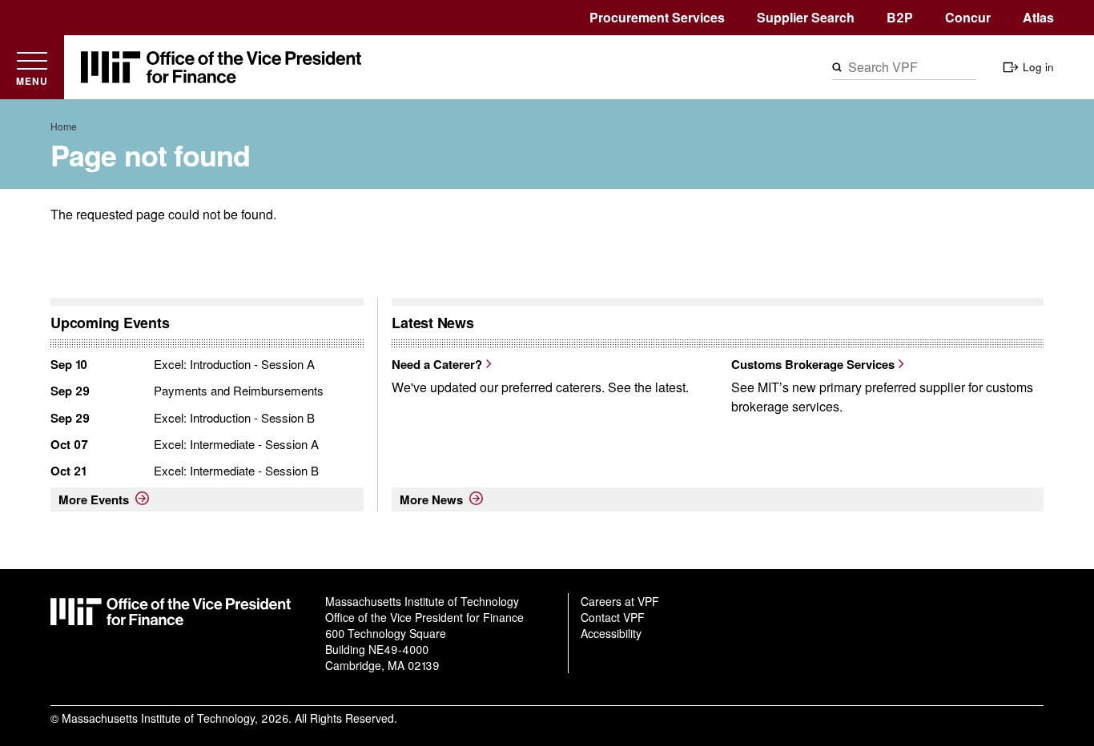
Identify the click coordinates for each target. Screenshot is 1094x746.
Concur (968, 17)
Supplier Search (806, 17)
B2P (900, 17)
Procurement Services (657, 17)
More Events (93, 499)
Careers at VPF (620, 601)
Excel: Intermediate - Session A (236, 443)
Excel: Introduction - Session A (234, 363)
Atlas (1038, 17)
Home (63, 126)
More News (431, 499)
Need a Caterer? (437, 364)
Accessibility (611, 633)
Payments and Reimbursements (239, 390)
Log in (1038, 66)
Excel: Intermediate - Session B (236, 470)
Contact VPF (613, 617)
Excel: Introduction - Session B (234, 417)
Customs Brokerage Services (813, 364)
